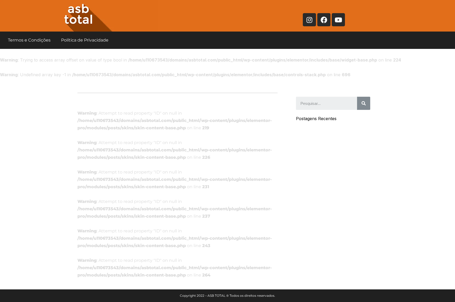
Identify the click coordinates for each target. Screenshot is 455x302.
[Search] (363, 103)
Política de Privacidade (84, 40)
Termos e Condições (29, 40)
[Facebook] (323, 19)
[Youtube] (338, 19)
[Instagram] (309, 19)
